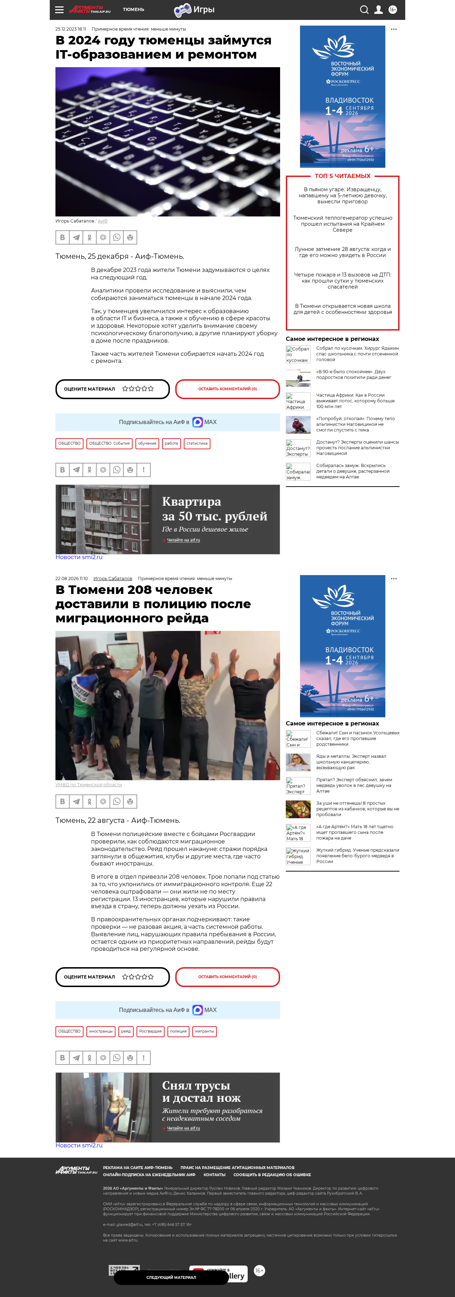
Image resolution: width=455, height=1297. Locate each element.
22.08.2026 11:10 (71, 578)
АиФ (103, 221)
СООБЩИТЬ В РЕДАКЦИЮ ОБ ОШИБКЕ (272, 1175)
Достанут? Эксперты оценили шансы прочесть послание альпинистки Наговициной (357, 447)
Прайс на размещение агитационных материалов (238, 1167)
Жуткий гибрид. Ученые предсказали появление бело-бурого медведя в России (357, 855)
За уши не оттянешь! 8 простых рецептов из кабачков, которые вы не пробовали (357, 808)
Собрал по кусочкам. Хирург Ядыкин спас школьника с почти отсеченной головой (357, 353)
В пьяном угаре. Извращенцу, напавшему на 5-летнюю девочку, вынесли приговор (343, 196)
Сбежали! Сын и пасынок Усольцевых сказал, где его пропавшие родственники (358, 738)
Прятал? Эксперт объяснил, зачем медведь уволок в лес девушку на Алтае (354, 785)
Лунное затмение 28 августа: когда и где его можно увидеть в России (343, 252)
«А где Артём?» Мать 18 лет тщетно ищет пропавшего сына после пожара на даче (355, 832)
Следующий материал (171, 1277)
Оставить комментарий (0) (227, 389)
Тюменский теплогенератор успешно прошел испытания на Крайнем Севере (342, 224)
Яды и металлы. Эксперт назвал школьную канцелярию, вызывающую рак (351, 762)
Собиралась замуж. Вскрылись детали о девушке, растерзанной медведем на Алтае (353, 471)
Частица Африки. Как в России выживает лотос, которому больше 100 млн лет (355, 400)
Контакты (214, 1175)
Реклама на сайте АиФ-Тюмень (137, 1167)
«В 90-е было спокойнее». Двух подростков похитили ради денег (353, 374)
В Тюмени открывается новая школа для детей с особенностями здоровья (343, 309)
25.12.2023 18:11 (70, 29)
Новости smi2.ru (79, 557)
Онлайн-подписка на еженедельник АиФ (149, 1175)
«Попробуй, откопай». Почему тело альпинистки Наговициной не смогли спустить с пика (355, 424)
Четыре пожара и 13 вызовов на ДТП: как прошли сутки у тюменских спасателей (342, 281)
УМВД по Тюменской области (88, 784)
